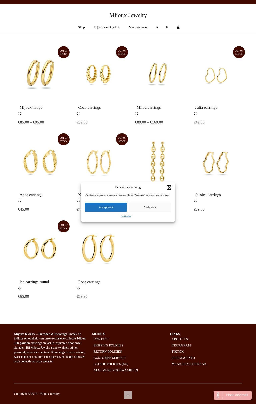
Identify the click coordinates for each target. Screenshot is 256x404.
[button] (169, 187)
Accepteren (106, 207)
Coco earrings (89, 107)
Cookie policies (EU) (111, 364)
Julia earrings (206, 107)
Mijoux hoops (31, 107)
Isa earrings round (34, 282)
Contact (101, 339)
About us (180, 339)
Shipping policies (108, 345)
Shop (81, 27)
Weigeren (150, 207)
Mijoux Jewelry (128, 15)
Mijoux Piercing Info (107, 27)
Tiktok (178, 351)
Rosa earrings (89, 282)
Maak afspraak (138, 27)
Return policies (108, 351)
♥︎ (157, 27)
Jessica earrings (208, 194)
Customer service (110, 357)
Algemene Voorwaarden (116, 370)
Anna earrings (31, 194)
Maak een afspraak (189, 364)
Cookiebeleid (126, 216)
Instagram (181, 345)
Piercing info (183, 357)
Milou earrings (149, 107)
